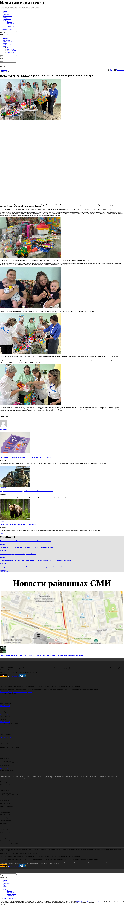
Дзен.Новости (7, 19)
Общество (6, 13)
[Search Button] (16, 31)
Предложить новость (7, 29)
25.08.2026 (3, 544)
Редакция (3, 429)
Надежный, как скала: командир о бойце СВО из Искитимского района (26, 491)
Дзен (111, 70)
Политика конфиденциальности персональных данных (16, 692)
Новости (5, 11)
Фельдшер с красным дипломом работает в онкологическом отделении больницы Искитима (34, 567)
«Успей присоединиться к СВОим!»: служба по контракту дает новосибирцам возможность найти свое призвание (41, 655)
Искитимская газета (10, 898)
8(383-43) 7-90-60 (5, 706)
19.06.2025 (3, 71)
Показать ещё (4, 533)
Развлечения (10, 26)
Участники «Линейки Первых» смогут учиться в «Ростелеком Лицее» (25, 457)
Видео (5, 17)
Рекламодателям (11, 25)
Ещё (4, 20)
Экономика (6, 14)
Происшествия (7, 16)
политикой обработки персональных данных (89, 901)
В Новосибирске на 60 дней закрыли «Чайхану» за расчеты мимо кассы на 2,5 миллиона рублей (35, 560)
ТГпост (6, 419)
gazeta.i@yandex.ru (5, 737)
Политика (9, 22)
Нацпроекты (10, 23)
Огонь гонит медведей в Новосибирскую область (18, 524)
